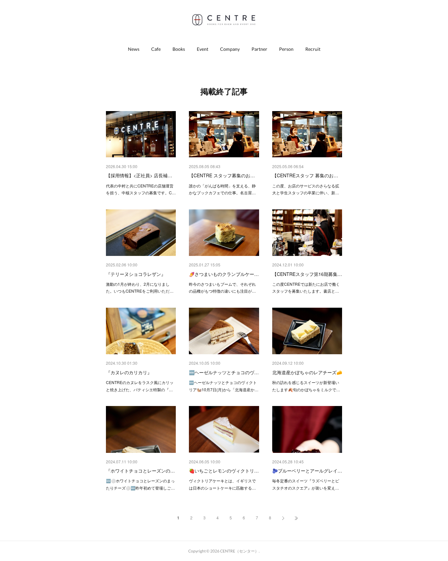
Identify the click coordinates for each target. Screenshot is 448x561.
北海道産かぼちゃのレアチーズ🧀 (307, 372)
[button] (133, 49)
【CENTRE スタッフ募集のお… (222, 175)
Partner (259, 49)
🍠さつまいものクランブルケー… (224, 274)
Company (230, 49)
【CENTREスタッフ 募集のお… (305, 175)
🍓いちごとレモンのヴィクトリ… (224, 470)
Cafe (156, 49)
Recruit (312, 49)
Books (179, 49)
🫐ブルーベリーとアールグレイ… (307, 470)
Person (286, 49)
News (133, 49)
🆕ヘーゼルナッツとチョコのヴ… (224, 372)
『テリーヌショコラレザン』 (136, 274)
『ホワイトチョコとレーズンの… (140, 470)
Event (202, 49)
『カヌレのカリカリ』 (129, 372)
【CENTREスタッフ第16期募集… (307, 274)
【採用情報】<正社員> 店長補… (139, 175)
